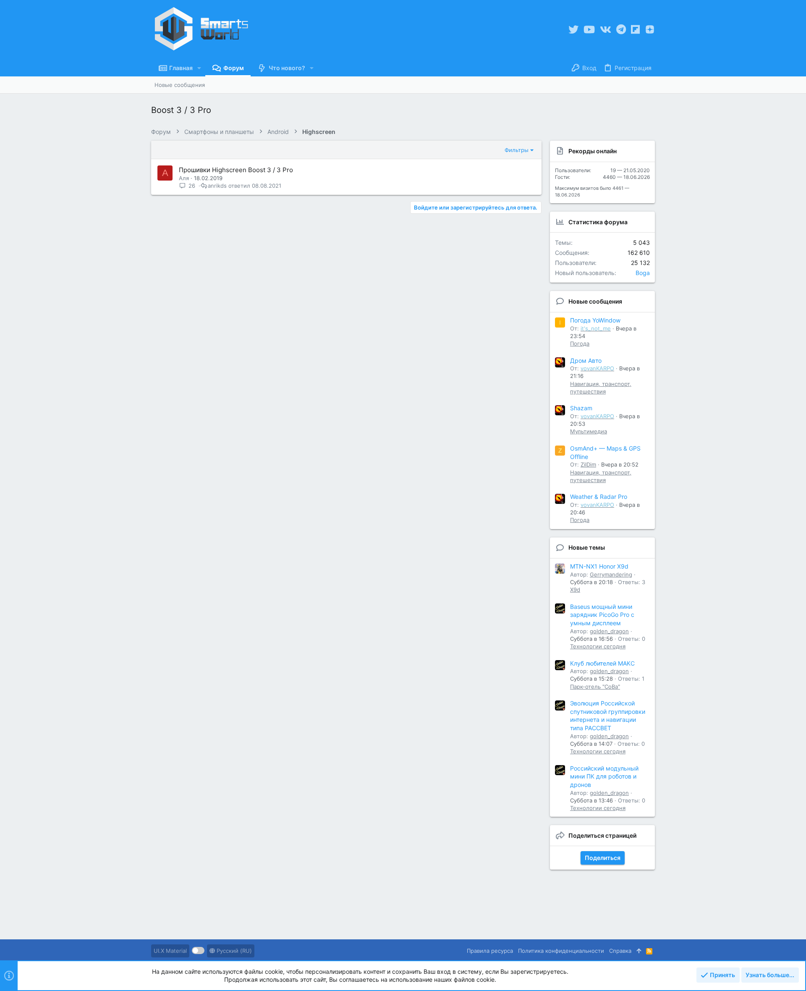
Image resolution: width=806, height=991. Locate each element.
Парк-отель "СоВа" (595, 686)
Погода (579, 343)
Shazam (581, 408)
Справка (620, 950)
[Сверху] (639, 950)
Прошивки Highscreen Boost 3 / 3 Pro (236, 170)
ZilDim (588, 464)
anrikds (217, 186)
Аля (184, 178)
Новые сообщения (595, 301)
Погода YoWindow (595, 320)
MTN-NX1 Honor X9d (599, 566)
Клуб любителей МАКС (602, 663)
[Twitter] (573, 29)
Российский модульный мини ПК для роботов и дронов (604, 776)
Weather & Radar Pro (598, 496)
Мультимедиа (588, 431)
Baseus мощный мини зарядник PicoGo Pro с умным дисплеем (602, 615)
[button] (199, 68)
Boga (643, 272)
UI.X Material (170, 950)
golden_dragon (609, 631)
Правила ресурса (490, 950)
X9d (575, 589)
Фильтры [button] (517, 150)
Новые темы (586, 547)
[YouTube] (589, 29)
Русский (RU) (233, 950)
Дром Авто (586, 360)
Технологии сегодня (597, 646)
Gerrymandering (611, 574)
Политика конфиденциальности (561, 950)
